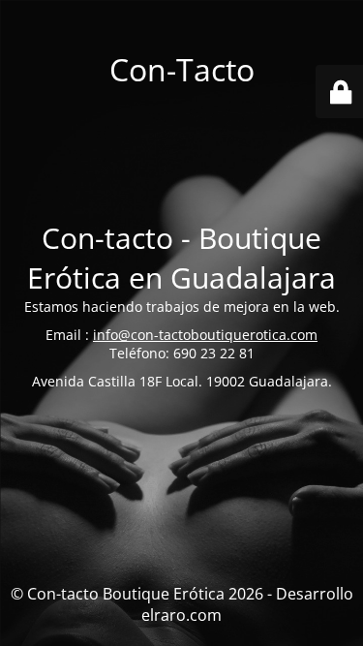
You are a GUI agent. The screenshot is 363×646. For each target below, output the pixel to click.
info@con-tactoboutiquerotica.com (205, 334)
